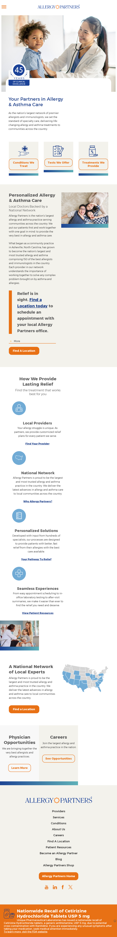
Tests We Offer (58, 162)
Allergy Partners (59, 10)
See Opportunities (58, 758)
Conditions (58, 823)
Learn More (19, 768)
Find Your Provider (37, 443)
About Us (58, 829)
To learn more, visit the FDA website (25, 931)
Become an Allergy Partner (59, 853)
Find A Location (24, 351)
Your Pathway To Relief (36, 559)
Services (58, 817)
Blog (58, 859)
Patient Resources (58, 847)
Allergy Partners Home (58, 876)
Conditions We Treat (23, 164)
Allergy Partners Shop (58, 865)
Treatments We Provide (93, 164)
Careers (58, 835)
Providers (58, 811)
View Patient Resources (37, 613)
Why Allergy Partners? (37, 501)
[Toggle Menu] (4, 6)
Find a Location (24, 709)
